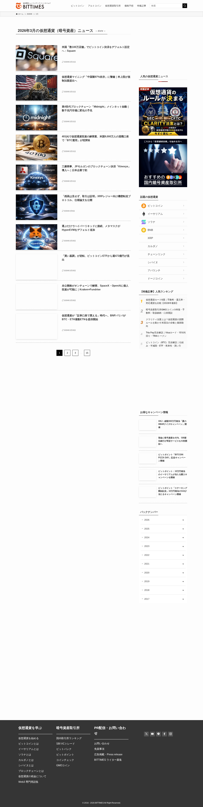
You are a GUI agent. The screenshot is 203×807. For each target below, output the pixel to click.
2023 (146, 546)
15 (87, 353)
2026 (146, 520)
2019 (146, 581)
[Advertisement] (163, 47)
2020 (146, 572)
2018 (146, 590)
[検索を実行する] (184, 5)
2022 (146, 555)
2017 (146, 599)
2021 (146, 563)
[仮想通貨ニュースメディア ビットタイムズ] (30, 6)
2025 (146, 528)
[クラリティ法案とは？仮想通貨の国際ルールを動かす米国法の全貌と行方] (163, 135)
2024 (146, 537)
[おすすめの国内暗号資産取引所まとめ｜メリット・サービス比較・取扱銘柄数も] (163, 186)
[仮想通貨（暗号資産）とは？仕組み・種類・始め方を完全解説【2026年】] (163, 401)
